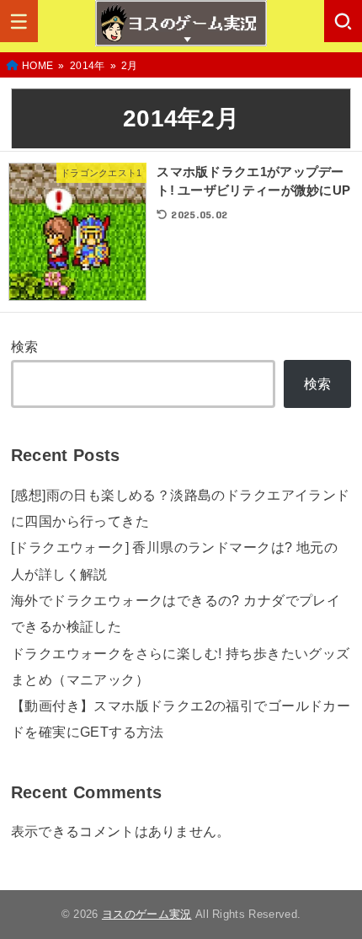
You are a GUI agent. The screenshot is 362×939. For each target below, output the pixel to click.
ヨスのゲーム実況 (147, 914)
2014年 (87, 66)
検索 (25, 346)
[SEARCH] (343, 21)
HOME (37, 66)
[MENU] (19, 21)
